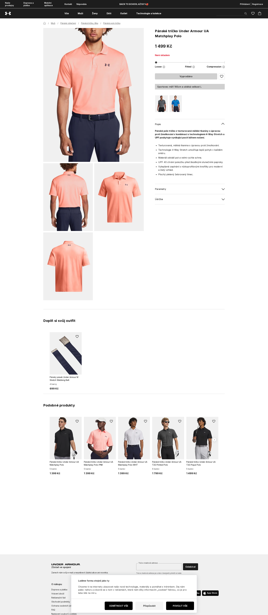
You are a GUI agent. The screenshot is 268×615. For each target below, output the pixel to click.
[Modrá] (175, 103)
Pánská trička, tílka (89, 23)
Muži (53, 23)
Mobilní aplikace (48, 4)
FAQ (53, 610)
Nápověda (81, 4)
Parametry (160, 188)
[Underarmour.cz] (8, 13)
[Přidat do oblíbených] (77, 336)
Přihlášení (245, 4)
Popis (158, 124)
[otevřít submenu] (71, 13)
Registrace (257, 4)
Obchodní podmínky (60, 602)
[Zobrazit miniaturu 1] (68, 197)
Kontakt (68, 4)
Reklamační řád (58, 597)
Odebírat (190, 566)
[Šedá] (161, 103)
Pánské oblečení (68, 23)
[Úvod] (44, 23)
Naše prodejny (9, 4)
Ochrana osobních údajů (62, 606)
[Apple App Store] (210, 593)
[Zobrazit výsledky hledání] (246, 13)
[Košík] (259, 13)
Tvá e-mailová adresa (148, 563)
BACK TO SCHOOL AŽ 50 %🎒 (134, 4)
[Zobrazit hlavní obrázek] (93, 95)
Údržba (159, 199)
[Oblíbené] (253, 13)
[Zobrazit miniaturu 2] (119, 197)
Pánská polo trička (111, 23)
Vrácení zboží (57, 593)
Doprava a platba (28, 4)
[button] (222, 76)
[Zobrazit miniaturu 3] (68, 266)
